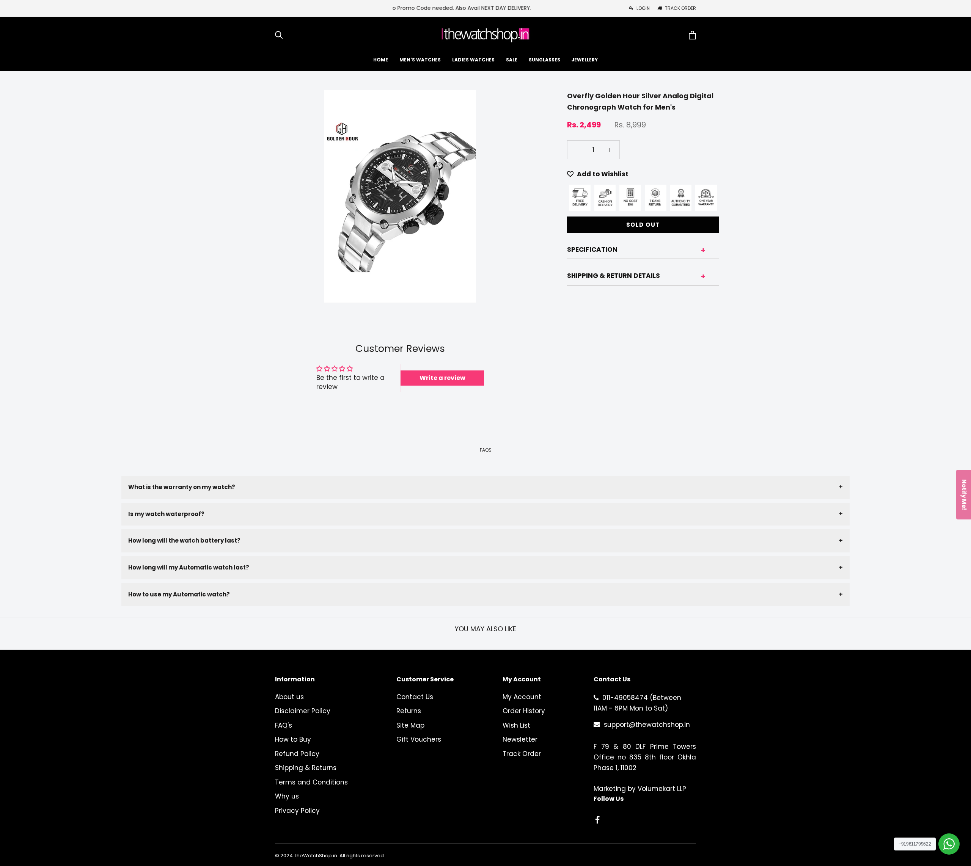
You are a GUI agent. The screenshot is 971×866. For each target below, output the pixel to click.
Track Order (680, 8)
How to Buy (293, 739)
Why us (287, 796)
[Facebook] (597, 819)
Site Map (410, 725)
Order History (524, 710)
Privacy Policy (297, 810)
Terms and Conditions (311, 782)
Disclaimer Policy (302, 710)
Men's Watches (420, 59)
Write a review (442, 377)
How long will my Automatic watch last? (485, 567)
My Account (522, 696)
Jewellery (585, 59)
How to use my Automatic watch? (485, 594)
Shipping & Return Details (613, 275)
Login (642, 8)
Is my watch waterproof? (485, 514)
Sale (511, 59)
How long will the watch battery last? (485, 540)
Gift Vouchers (418, 739)
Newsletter (520, 739)
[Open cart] (692, 35)
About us (289, 696)
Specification (592, 249)
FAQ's (283, 725)
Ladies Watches (473, 59)
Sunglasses (544, 59)
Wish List (516, 725)
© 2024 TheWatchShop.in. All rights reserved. (330, 855)
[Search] (279, 35)
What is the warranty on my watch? (485, 487)
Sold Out (643, 225)
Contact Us (414, 696)
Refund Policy (297, 753)
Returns (408, 710)
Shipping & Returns (305, 767)
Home (380, 59)
